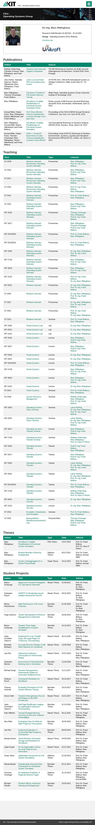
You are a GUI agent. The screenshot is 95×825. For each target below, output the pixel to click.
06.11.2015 (66, 713)
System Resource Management (33, 398)
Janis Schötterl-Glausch (8, 638)
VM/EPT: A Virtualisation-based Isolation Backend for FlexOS (30, 594)
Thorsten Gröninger (78, 212)
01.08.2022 (66, 582)
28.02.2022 (66, 593)
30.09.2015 (66, 721)
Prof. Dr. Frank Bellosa (80, 195)
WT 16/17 (8, 223)
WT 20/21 (8, 285)
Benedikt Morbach (7, 646)
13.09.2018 (66, 645)
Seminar (51, 319)
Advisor (79, 537)
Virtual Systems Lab (34, 325)
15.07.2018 (66, 653)
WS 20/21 (8, 418)
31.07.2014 (66, 747)
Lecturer (75, 157)
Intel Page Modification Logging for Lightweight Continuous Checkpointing (30, 706)
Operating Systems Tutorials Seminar (34, 430)
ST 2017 (7, 178)
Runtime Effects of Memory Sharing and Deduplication (29, 784)
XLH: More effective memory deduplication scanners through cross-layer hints (36, 115)
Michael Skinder (7, 784)
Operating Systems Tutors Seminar (34, 408)
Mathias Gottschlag (78, 397)
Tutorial (51, 446)
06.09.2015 (66, 730)
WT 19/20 (8, 251)
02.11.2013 (66, 764)
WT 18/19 (8, 268)
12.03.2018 (66, 662)
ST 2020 (7, 294)
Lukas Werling (76, 407)
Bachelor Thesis (51, 605)
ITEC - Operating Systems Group (29, 6)
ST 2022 (7, 311)
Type (50, 157)
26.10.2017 (66, 679)
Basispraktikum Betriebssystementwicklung (36, 520)
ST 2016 (7, 170)
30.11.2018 (66, 636)
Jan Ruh (7, 653)
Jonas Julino (9, 755)
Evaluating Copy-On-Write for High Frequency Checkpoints (30, 722)
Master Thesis (53, 582)
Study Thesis (53, 561)
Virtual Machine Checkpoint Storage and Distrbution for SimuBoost (29, 740)
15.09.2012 (66, 783)
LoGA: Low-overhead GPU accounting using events (35, 82)
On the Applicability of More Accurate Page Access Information (29, 749)
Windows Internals (33, 285)
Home (61, 822)
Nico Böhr (8, 721)
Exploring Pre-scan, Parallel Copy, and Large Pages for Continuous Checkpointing (29, 638)
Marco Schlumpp (8, 583)
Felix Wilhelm (9, 713)
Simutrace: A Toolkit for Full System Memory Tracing (35, 95)
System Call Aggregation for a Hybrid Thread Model (30, 562)
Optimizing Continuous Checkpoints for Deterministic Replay (30, 655)
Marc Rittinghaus (77, 161)
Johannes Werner (8, 663)
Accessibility (84, 822)
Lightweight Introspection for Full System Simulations (31, 756)
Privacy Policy (74, 822)
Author (7, 65)
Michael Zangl (9, 670)
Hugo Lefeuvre (10, 615)
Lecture (51, 338)
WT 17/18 (8, 260)
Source (51, 65)
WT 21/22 (8, 277)
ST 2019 (7, 187)
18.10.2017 (66, 687)
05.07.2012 (66, 553)
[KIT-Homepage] (9, 3)
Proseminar (53, 161)
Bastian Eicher (10, 738)
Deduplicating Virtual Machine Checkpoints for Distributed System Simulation (30, 766)
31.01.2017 (66, 696)
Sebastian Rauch (8, 594)
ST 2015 (7, 204)
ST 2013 (7, 319)
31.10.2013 (66, 773)
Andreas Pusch (7, 680)
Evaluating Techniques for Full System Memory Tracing (30, 688)
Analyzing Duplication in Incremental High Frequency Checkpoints (29, 732)
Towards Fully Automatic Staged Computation (36, 70)
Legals (66, 822)
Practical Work (54, 518)
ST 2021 (7, 302)
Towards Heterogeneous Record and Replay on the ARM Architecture (31, 698)
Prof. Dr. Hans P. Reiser (80, 442)
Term (6, 157)
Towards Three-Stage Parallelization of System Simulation (28, 627)
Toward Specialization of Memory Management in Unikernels (31, 616)
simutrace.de (47, 40)
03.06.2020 (66, 615)
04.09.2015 (66, 738)
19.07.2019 (66, 542)
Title (28, 65)
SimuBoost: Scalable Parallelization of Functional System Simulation (34, 126)
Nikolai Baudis (10, 764)
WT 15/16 (8, 212)
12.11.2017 (66, 670)
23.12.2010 (66, 561)
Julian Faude (9, 747)
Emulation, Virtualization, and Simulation (36, 513)
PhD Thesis (52, 542)
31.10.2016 (66, 704)
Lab (49, 325)
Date (64, 537)
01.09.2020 (66, 604)
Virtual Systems (32, 338)
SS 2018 (7, 161)
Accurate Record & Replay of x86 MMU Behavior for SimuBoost (31, 646)
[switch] (79, 4)
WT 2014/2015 (10, 234)
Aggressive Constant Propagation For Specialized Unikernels (31, 583)
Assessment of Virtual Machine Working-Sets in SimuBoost (31, 663)
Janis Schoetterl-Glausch (8, 706)
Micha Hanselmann (9, 605)
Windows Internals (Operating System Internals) (34, 197)
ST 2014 (7, 195)
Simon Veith (9, 696)
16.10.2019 (66, 625)
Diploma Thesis (51, 554)
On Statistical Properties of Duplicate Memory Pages (29, 774)
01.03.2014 (66, 755)
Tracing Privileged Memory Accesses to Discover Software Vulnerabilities (31, 715)
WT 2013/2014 (10, 242)
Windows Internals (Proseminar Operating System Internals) (35, 163)
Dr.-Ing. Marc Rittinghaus (81, 251)
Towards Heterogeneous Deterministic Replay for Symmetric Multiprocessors (29, 672)
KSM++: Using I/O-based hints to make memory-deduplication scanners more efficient (35, 136)
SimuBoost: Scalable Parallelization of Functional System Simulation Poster (34, 104)
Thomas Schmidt (7, 688)
